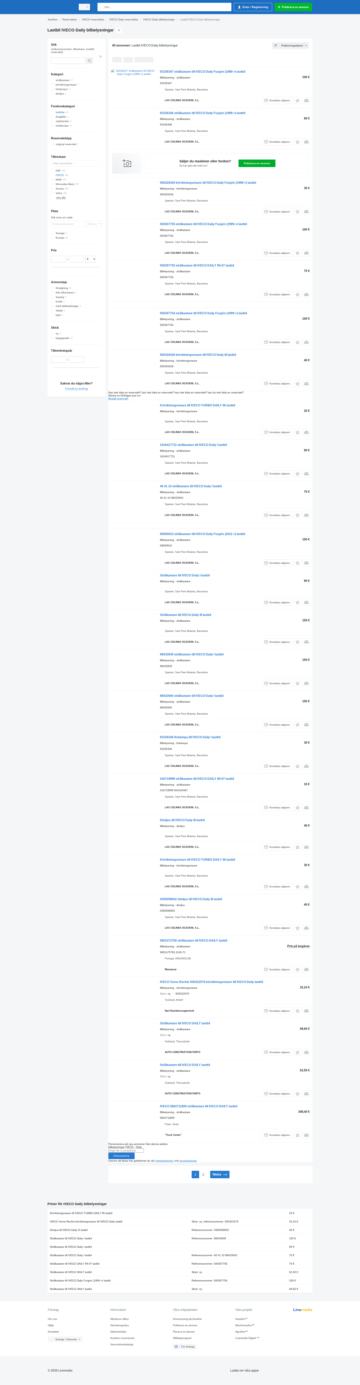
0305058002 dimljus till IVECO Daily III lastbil (191, 899)
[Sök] (101, 7)
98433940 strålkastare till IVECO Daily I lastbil (192, 695)
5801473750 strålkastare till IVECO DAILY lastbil (193, 940)
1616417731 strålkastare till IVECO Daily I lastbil (193, 444)
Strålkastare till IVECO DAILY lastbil (185, 1023)
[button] (297, 100)
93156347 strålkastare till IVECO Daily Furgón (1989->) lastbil (202, 71)
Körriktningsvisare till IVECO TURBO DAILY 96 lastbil (197, 405)
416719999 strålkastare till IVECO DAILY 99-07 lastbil (197, 778)
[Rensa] (100, 56)
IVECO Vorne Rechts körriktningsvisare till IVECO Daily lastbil (86, 1221)
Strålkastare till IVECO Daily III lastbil (185, 614)
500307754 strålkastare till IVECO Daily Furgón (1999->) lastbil (203, 313)
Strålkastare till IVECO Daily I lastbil (185, 575)
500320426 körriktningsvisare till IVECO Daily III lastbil (198, 354)
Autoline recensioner (122, 1337)
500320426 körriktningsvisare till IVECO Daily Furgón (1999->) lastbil (208, 182)
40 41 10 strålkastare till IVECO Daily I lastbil (191, 486)
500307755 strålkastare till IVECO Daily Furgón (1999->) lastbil (203, 224)
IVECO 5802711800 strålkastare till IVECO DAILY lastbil (198, 1106)
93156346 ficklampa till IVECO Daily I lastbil (190, 737)
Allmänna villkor (119, 1318)
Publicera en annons (257, 163)
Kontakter (53, 1331)
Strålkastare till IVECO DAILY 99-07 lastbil (74, 1263)
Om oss (52, 1318)
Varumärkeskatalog (121, 1344)
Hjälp (51, 1325)
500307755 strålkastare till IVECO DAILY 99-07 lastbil (197, 265)
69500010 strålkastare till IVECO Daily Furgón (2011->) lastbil (202, 534)
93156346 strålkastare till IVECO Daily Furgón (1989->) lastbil (202, 113)
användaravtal (188, 1160)
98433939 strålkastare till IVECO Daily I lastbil (192, 654)
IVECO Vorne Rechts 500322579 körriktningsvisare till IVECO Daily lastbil (211, 982)
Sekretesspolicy (119, 1325)
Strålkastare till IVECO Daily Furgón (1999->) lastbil (80, 1280)
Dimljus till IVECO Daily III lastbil (182, 820)
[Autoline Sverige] (61, 7)
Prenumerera (121, 1155)
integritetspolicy (164, 1160)
